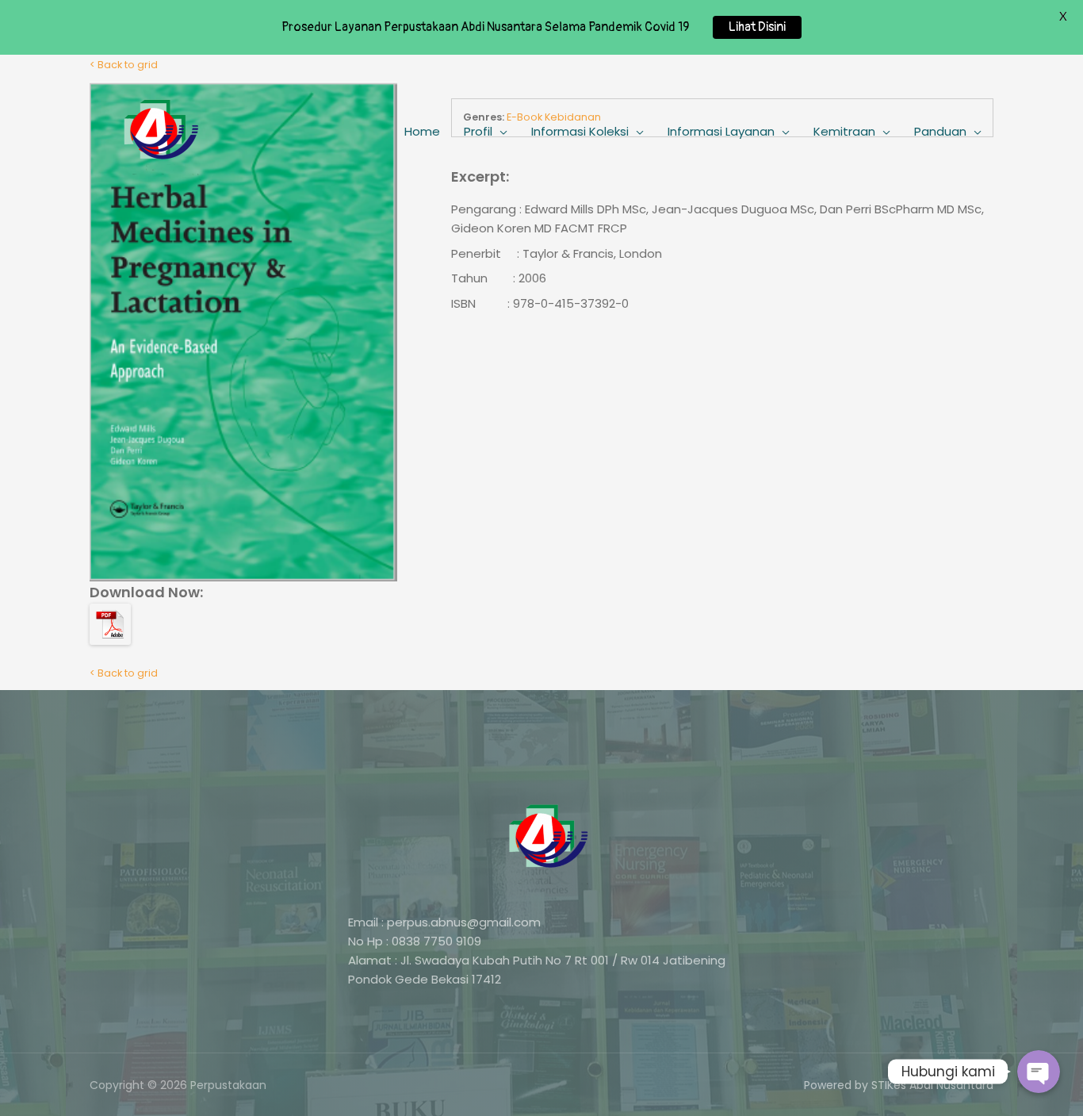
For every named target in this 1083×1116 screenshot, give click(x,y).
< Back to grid (124, 673)
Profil (478, 131)
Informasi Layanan (721, 131)
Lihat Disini (757, 27)
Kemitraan (844, 131)
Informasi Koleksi (580, 131)
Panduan (940, 131)
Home (422, 131)
